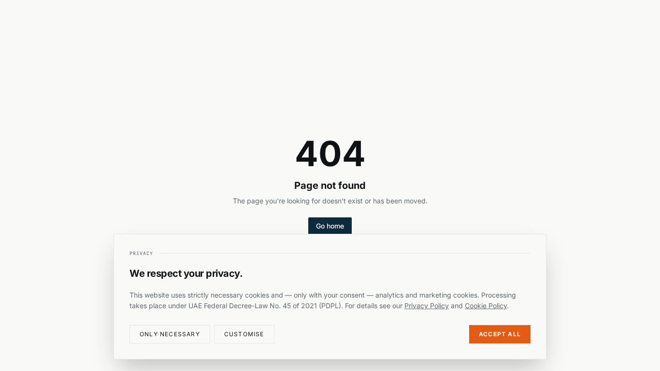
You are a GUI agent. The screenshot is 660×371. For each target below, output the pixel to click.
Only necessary (170, 334)
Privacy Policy (426, 305)
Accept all (500, 334)
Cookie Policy (486, 305)
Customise (244, 334)
